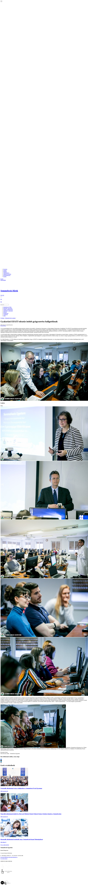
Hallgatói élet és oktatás (10, 318)
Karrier (4, 276)
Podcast (5, 312)
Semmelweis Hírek (9, 290)
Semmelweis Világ (7, 307)
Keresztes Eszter (3, 325)
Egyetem (5, 269)
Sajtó (4, 315)
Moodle (5, 271)
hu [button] (1, 294)
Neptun (5, 270)
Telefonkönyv (6, 272)
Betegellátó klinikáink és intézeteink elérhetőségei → (9, 857)
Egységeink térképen (4, 858)
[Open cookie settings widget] (2, 882)
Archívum (5, 314)
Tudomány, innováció (8, 310)
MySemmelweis (6, 275)
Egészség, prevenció (7, 308)
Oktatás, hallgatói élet (8, 309)
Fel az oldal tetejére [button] (5, 844)
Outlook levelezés (7, 274)
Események (5, 313)
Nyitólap (2, 318)
